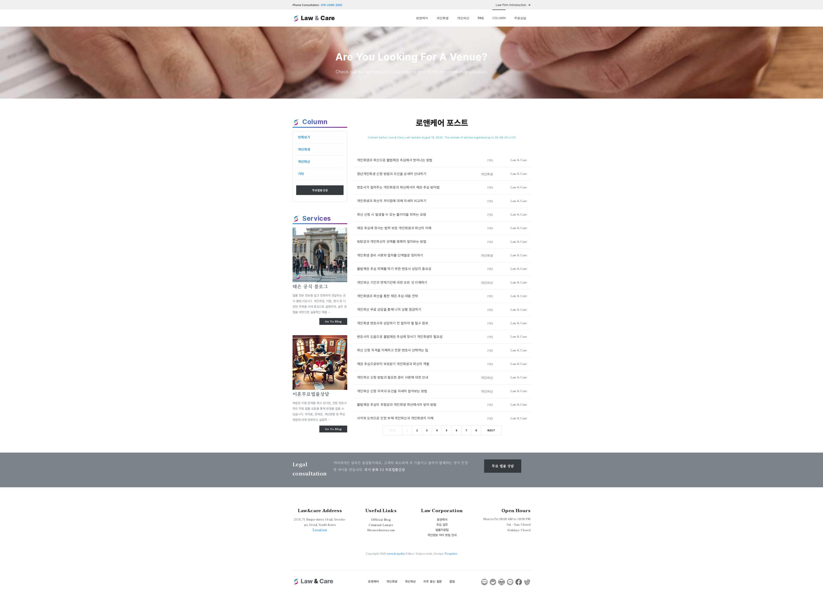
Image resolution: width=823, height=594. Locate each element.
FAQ (481, 18)
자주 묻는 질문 (432, 581)
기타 (301, 174)
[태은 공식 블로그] (320, 255)
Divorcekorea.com (381, 530)
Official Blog (381, 519)
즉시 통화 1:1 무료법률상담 (384, 469)
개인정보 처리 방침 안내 (442, 535)
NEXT (491, 430)
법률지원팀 (442, 530)
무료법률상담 (320, 190)
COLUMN (499, 18)
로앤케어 (422, 18)
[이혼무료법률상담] (320, 362)
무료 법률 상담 (503, 466)
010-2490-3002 (331, 5)
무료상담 (520, 18)
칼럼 (452, 581)
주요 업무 (442, 524)
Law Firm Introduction (511, 5)
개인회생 (443, 18)
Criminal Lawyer (381, 525)
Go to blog (333, 321)
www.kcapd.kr (396, 553)
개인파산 (463, 18)
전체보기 (304, 137)
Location (320, 530)
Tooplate (451, 553)
